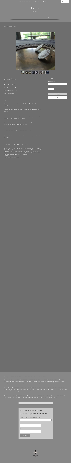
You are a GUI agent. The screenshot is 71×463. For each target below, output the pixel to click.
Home (5, 26)
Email (21, 428)
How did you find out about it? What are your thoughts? (31, 417)
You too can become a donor (12, 157)
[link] (8, 144)
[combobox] (57, 84)
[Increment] (53, 89)
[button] (29, 17)
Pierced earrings (51, 81)
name (21, 423)
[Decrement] (49, 89)
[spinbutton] (51, 89)
